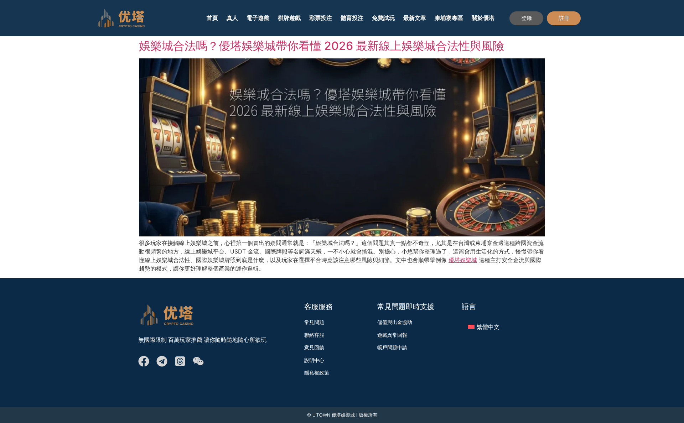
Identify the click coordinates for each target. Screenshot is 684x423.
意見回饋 (314, 347)
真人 (232, 18)
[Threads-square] (180, 361)
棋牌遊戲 (289, 18)
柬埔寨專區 (449, 18)
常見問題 (314, 322)
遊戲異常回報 (392, 335)
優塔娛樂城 (463, 259)
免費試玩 (383, 18)
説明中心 (314, 360)
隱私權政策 (316, 373)
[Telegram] (161, 361)
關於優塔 (483, 18)
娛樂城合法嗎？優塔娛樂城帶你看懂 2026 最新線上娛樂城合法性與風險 (321, 46)
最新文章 (414, 18)
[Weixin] (198, 361)
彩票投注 (320, 18)
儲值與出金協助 (394, 322)
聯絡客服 (314, 335)
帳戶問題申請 (392, 347)
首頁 (212, 18)
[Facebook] (143, 361)
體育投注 (352, 18)
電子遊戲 (258, 18)
